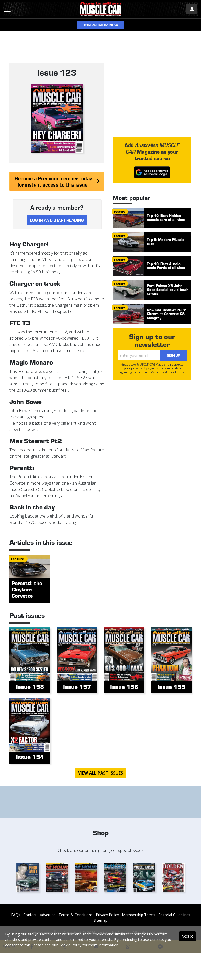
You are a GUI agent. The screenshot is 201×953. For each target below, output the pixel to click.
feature (119, 211)
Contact (30, 914)
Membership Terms (138, 914)
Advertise (47, 914)
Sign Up (173, 355)
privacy (136, 368)
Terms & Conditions (76, 914)
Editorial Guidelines (174, 914)
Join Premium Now (100, 25)
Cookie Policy (70, 945)
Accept (187, 936)
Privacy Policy (107, 914)
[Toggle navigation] (7, 9)
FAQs (15, 914)
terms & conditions (169, 372)
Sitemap (101, 920)
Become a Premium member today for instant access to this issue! (53, 181)
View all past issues (100, 773)
